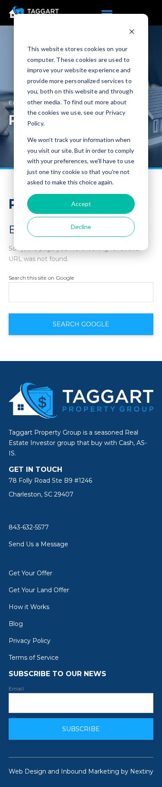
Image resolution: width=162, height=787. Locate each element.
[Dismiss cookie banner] (132, 32)
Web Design (27, 771)
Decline (81, 226)
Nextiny (141, 771)
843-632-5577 (29, 527)
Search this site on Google (41, 278)
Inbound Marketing (90, 771)
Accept (81, 203)
